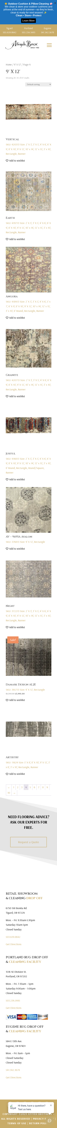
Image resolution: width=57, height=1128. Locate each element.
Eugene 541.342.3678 (47, 30)
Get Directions (13, 944)
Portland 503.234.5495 (28, 30)
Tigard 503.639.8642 (9, 30)
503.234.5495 (13, 1000)
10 (8, 792)
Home (9, 64)
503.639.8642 (13, 937)
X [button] (55, 3)
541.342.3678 (13, 1070)
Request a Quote (28, 842)
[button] (15, 160)
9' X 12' (17, 64)
